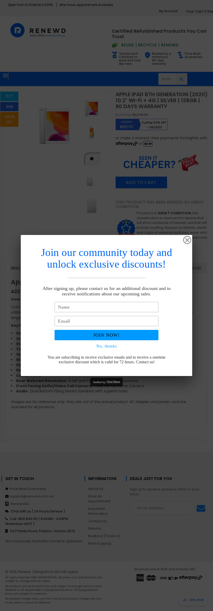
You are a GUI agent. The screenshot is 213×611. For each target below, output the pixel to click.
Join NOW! (106, 335)
